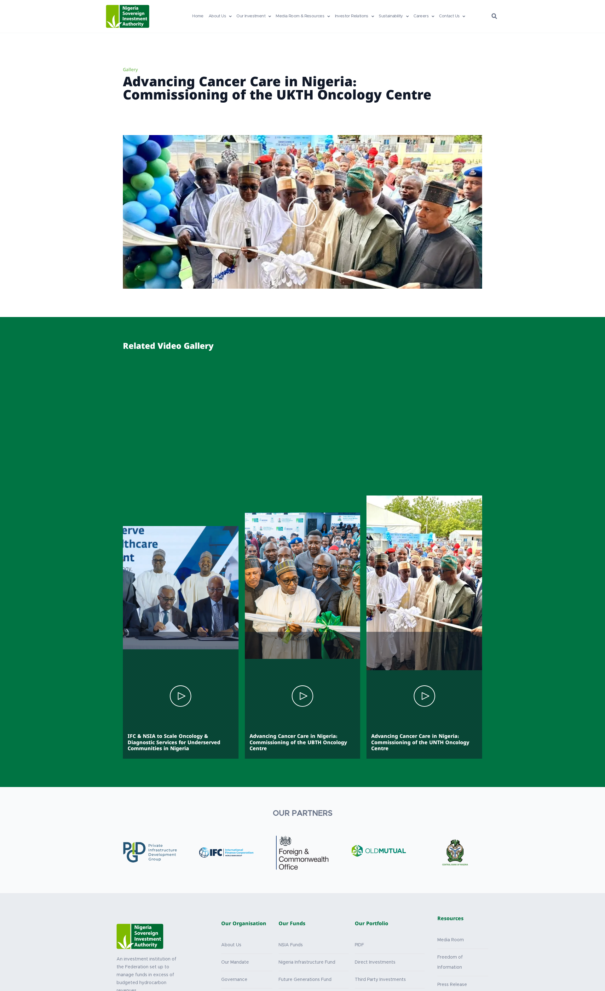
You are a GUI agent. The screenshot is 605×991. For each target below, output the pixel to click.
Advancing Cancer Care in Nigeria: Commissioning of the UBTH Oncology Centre (298, 742)
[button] (494, 16)
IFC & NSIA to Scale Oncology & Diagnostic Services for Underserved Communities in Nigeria (174, 742)
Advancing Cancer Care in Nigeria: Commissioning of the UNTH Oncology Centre (420, 742)
